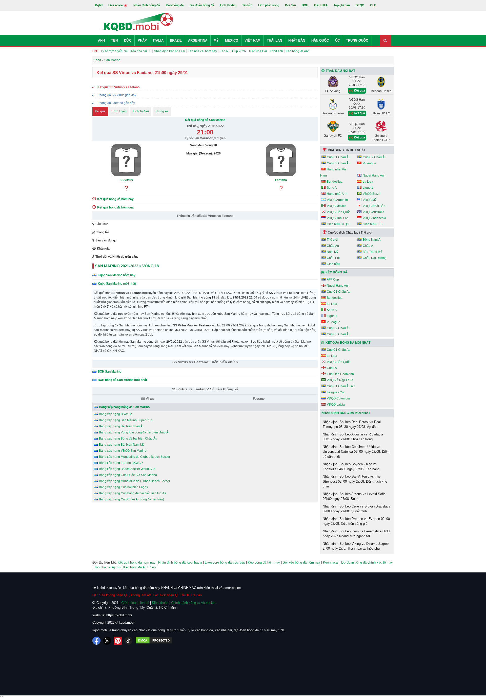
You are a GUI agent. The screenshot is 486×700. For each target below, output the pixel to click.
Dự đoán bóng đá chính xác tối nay (367, 562)
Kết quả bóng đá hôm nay (136, 562)
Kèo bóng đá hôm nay (264, 562)
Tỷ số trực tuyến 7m (114, 51)
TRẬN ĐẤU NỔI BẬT (340, 71)
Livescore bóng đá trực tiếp (225, 562)
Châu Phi (333, 258)
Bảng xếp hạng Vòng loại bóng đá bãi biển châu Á (133, 432)
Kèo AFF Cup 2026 (233, 51)
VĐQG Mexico (336, 206)
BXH (305, 5)
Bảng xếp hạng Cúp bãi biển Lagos (123, 487)
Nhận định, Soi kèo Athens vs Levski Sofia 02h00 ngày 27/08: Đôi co (354, 496)
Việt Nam (252, 40)
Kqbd (99, 5)
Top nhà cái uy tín (107, 567)
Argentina (197, 40)
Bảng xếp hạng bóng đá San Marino (124, 407)
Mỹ (216, 40)
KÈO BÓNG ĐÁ (336, 272)
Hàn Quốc (320, 40)
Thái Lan (274, 40)
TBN (114, 40)
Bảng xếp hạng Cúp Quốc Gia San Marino (128, 475)
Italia (158, 40)
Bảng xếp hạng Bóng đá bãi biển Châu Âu (128, 438)
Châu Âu (333, 246)
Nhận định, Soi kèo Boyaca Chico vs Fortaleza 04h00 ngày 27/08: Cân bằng (351, 466)
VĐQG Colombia (338, 398)
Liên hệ (143, 603)
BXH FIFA (321, 5)
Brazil (176, 40)
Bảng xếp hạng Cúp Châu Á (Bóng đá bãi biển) (131, 499)
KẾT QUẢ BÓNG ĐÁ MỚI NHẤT (348, 342)
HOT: (95, 51)
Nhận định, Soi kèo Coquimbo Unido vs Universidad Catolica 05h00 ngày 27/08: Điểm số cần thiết (356, 452)
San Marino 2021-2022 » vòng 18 (127, 266)
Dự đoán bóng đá (202, 5)
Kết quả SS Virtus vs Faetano (118, 87)
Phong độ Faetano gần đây (116, 103)
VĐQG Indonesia (374, 218)
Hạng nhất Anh (337, 194)
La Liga (368, 181)
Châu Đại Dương (375, 258)
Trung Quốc (357, 40)
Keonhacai (330, 562)
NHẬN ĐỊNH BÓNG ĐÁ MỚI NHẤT (345, 413)
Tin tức (247, 5)
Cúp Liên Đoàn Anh (340, 374)
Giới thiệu (128, 603)
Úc (337, 40)
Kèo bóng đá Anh (298, 51)
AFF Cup (333, 279)
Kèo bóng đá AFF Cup (139, 567)
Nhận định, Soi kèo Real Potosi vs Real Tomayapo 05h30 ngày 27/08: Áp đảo (352, 424)
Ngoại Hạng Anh (374, 175)
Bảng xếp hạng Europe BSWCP (121, 463)
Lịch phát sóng (268, 5)
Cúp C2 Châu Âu (374, 157)
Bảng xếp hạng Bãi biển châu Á (121, 426)
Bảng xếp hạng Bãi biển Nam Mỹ (121, 444)
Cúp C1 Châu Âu (338, 157)
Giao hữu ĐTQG (338, 224)
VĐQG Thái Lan (338, 218)
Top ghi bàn (342, 5)
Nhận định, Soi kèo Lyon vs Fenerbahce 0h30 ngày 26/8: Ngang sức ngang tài (356, 533)
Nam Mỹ (332, 252)
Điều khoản (160, 603)
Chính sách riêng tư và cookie (193, 603)
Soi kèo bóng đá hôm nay (301, 562)
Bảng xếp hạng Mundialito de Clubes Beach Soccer (134, 457)
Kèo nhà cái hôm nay (202, 51)
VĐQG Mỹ (369, 200)
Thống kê (161, 111)
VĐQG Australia (373, 212)
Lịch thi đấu (228, 5)
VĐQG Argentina (338, 200)
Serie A (332, 187)
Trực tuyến (119, 111)
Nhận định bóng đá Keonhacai (180, 562)
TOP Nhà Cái (258, 51)
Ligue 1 (368, 187)
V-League (369, 163)
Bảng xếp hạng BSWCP (115, 414)
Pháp (142, 40)
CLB (373, 5)
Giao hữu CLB (372, 224)
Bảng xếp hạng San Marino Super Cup (125, 420)
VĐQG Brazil (371, 194)
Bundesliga (334, 181)
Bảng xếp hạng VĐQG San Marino (122, 450)
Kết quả (100, 111)
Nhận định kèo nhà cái (169, 51)
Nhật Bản (296, 40)
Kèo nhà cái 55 (140, 51)
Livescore (116, 5)
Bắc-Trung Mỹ (372, 252)
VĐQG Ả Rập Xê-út (340, 380)
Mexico (231, 40)
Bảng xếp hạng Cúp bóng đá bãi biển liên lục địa (132, 493)
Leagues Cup (336, 392)
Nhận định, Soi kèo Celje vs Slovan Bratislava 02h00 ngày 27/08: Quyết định (356, 508)
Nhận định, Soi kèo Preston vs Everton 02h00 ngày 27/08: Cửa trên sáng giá (356, 521)
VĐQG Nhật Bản (374, 206)
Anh (101, 40)
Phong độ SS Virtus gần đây (116, 95)
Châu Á (368, 246)
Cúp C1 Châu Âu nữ (341, 386)
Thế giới (332, 239)
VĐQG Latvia (336, 404)
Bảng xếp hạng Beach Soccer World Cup (127, 469)
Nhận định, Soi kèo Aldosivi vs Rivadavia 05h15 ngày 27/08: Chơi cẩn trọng (353, 436)
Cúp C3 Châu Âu (338, 163)
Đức (127, 40)
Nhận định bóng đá (146, 5)
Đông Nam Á (371, 239)
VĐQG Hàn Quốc (338, 212)
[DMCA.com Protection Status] (154, 641)
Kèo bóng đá (175, 5)
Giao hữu (333, 264)
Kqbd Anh (276, 51)
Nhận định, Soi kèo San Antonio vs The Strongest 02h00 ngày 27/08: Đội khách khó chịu (355, 481)
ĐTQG (360, 5)
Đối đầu (290, 5)
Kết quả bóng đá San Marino (205, 120)
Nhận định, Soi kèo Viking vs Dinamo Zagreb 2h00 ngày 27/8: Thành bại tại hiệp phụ (356, 546)
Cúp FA (332, 368)
